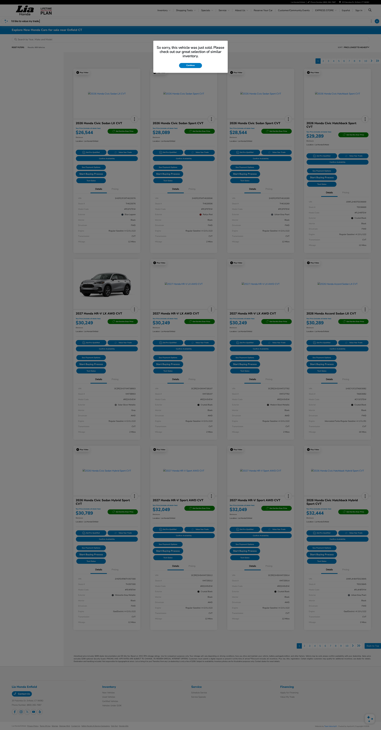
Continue (190, 65)
